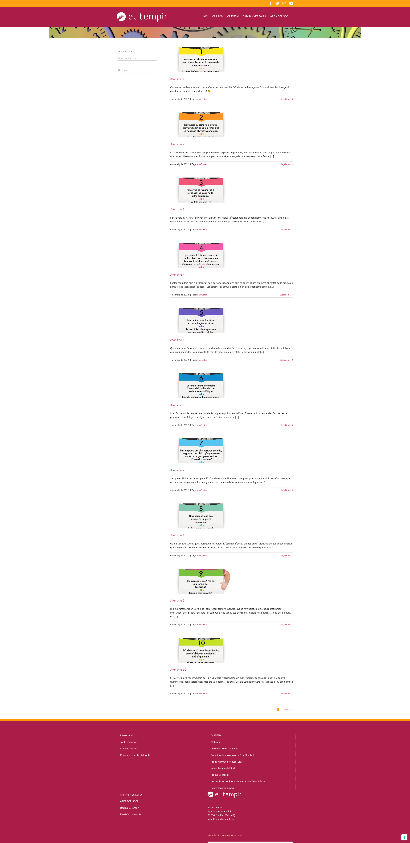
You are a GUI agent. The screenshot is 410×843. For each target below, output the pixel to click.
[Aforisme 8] (201, 515)
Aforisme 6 (177, 405)
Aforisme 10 (178, 670)
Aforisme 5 (177, 340)
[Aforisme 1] (201, 59)
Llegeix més (285, 99)
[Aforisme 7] (201, 450)
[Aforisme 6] (201, 385)
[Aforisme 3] (201, 190)
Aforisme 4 (177, 275)
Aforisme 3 (177, 209)
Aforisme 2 (177, 144)
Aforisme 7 (177, 470)
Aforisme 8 (177, 535)
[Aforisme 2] (201, 124)
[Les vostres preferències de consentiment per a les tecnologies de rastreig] (404, 837)
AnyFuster (202, 99)
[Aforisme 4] (201, 255)
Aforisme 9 (177, 600)
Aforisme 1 (177, 79)
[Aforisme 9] (201, 581)
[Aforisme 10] (201, 650)
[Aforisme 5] (201, 320)
